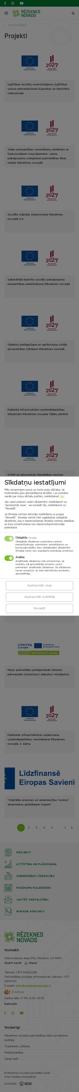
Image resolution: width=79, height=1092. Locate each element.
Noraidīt (40, 608)
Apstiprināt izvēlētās (39, 596)
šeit (62, 496)
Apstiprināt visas (39, 585)
